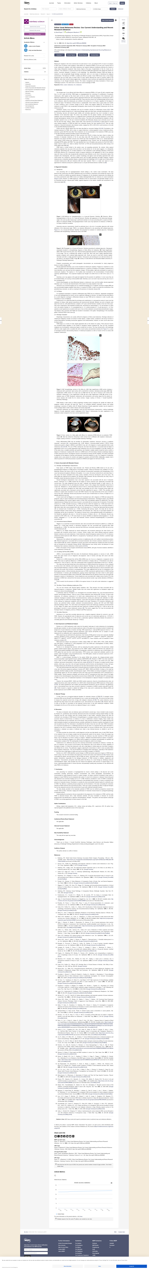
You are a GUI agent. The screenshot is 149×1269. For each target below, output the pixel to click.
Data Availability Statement (31, 104)
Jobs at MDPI (61, 1251)
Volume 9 (43, 14)
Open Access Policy (63, 1247)
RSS (115, 1232)
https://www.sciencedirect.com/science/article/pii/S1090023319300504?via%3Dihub (91, 1048)
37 (85, 633)
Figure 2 (56, 229)
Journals (51, 3)
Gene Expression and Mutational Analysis (35, 89)
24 (66, 446)
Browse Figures (71, 55)
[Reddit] (70, 1136)
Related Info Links (29, 55)
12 (102, 128)
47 (94, 700)
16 (67, 145)
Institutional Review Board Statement (34, 100)
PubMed (64, 879)
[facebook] (64, 1136)
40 (74, 660)
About (96, 3)
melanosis (79, 84)
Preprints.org (95, 1247)
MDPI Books (95, 1245)
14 (89, 137)
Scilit (59, 879)
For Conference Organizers (82, 1255)
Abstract (27, 82)
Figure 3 (105, 329)
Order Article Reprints (107, 20)
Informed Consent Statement (32, 102)
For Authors (78, 1243)
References (28, 109)
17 (60, 155)
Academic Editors (29, 42)
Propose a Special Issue (35, 34)
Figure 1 (57, 178)
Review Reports (83, 55)
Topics (59, 3)
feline (61, 84)
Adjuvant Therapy (29, 91)
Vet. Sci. (26, 1232)
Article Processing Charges (65, 1243)
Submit (122, 3)
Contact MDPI (61, 1249)
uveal (65, 84)
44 (108, 665)
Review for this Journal (34, 30)
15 (111, 142)
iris (74, 84)
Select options (28, 1250)
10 (97, 121)
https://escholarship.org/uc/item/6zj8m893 (93, 925)
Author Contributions (30, 97)
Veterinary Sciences (34, 14)
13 (87, 133)
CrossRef (110, 877)
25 (105, 448)
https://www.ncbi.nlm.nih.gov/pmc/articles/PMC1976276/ (91, 1099)
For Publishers (79, 1251)
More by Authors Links (30, 59)
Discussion (28, 93)
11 (98, 121)
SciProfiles (95, 1251)
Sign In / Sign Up (113, 3)
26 (71, 535)
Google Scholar (83, 865)
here (62, 1166)
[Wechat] (67, 1136)
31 (80, 544)
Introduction (28, 84)
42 (68, 665)
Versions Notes (94, 55)
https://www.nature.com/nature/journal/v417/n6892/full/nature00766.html (80, 1059)
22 (81, 278)
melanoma (70, 84)
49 (102, 701)
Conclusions (28, 95)
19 (79, 161)
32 (61, 557)
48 (95, 700)
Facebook (112, 1245)
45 (93, 676)
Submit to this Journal (35, 26)
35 (58, 579)
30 (78, 544)
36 (73, 591)
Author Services (78, 3)
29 (63, 542)
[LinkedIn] (61, 1136)
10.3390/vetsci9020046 (57, 14)
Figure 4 (88, 411)
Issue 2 (48, 14)
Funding (27, 98)
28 (55, 540)
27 (95, 535)
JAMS (93, 1255)
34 (80, 574)
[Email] (55, 1136)
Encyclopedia (95, 1253)
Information (67, 3)
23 (89, 407)
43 (69, 665)
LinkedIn (112, 1243)
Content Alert (121, 1232)
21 (55, 275)
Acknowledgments (29, 106)
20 (105, 162)
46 (97, 698)
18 (68, 161)
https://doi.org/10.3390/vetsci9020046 (76, 43)
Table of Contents (29, 79)
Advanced (120, 9)
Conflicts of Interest (29, 107)
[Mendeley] (73, 1136)
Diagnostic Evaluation (30, 86)
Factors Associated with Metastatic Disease (35, 87)
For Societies (78, 1253)
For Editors (78, 1247)
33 (111, 562)
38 (73, 655)
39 (90, 659)
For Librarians (78, 1249)
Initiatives (88, 3)
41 (66, 665)
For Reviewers (79, 1245)
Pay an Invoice (61, 1245)
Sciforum (94, 1243)
